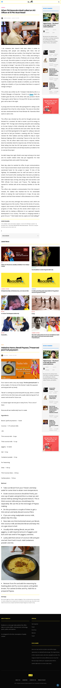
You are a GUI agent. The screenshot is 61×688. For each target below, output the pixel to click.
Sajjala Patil (51, 55)
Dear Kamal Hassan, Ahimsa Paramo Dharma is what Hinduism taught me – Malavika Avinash (53, 72)
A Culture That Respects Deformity (10, 313)
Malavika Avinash (51, 64)
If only (33, 313)
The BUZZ (3, 7)
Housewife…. (4, 335)
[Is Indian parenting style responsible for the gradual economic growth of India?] (46, 280)
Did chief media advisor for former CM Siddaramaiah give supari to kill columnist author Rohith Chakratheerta (45, 336)
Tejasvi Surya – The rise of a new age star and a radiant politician (50, 25)
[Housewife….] (15, 324)
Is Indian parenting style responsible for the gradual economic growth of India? (45, 291)
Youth (33, 636)
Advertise (24, 680)
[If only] (46, 302)
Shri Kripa (6, 355)
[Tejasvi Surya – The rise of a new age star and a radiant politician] (51, 17)
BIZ (2, 262)
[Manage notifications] (57, 685)
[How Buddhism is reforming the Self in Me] (46, 256)
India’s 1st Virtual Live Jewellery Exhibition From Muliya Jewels (15, 265)
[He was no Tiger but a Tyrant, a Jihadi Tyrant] (45, 60)
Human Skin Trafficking (52, 51)
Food (2, 344)
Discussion (5, 235)
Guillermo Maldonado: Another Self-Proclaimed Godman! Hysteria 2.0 (53, 86)
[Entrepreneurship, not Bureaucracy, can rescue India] (15, 280)
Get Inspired (35, 624)
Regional (34, 267)
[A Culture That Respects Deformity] (15, 302)
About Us (17, 680)
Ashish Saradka (7, 18)
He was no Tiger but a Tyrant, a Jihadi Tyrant (53, 60)
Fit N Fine (34, 630)
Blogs (2, 311)
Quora (31, 94)
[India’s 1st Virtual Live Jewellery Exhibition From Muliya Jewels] (15, 254)
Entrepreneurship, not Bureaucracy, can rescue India (15, 291)
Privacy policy (42, 680)
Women (34, 633)
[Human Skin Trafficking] (45, 52)
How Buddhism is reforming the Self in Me (42, 270)
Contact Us (33, 680)
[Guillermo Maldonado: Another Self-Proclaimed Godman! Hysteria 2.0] (45, 85)
